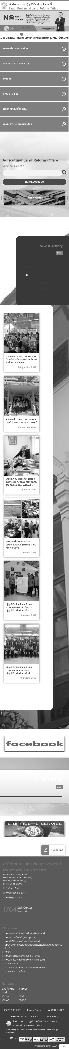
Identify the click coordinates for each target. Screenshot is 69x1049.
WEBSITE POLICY (56, 1010)
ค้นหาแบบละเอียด (34, 182)
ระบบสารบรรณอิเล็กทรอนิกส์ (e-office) (22, 956)
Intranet (8, 952)
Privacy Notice (34, 1010)
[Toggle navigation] (64, 6)
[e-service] (34, 829)
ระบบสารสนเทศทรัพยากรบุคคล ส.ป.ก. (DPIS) (25, 959)
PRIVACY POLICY (12, 1010)
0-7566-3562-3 (13, 888)
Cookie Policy (51, 1016)
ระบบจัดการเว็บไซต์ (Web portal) (20, 937)
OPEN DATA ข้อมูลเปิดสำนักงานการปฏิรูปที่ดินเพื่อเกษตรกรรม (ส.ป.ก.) (33, 946)
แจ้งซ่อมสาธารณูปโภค (14, 971)
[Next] (63, 197)
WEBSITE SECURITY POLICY (24, 1016)
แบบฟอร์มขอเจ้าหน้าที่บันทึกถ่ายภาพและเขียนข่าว (26, 967)
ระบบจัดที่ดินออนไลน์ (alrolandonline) (22, 941)
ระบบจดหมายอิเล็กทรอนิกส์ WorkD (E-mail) (24, 933)
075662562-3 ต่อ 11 (15, 892)
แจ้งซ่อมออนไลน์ (11, 963)
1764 (10, 909)
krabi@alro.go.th (14, 897)
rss (59, 253)
